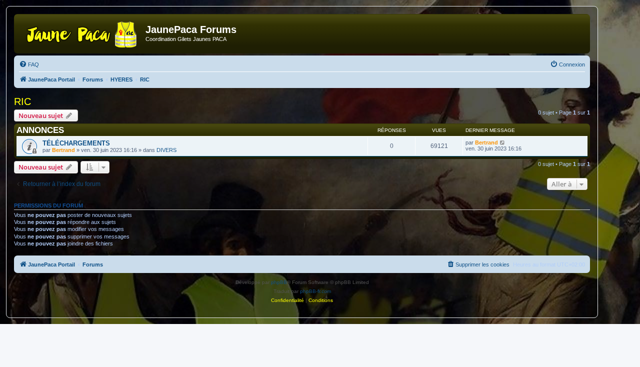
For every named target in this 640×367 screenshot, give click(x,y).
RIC (22, 101)
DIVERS (166, 150)
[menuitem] (29, 64)
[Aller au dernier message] (503, 143)
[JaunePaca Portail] (81, 32)
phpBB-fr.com (315, 291)
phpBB (279, 282)
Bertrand (63, 150)
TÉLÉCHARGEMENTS (76, 143)
